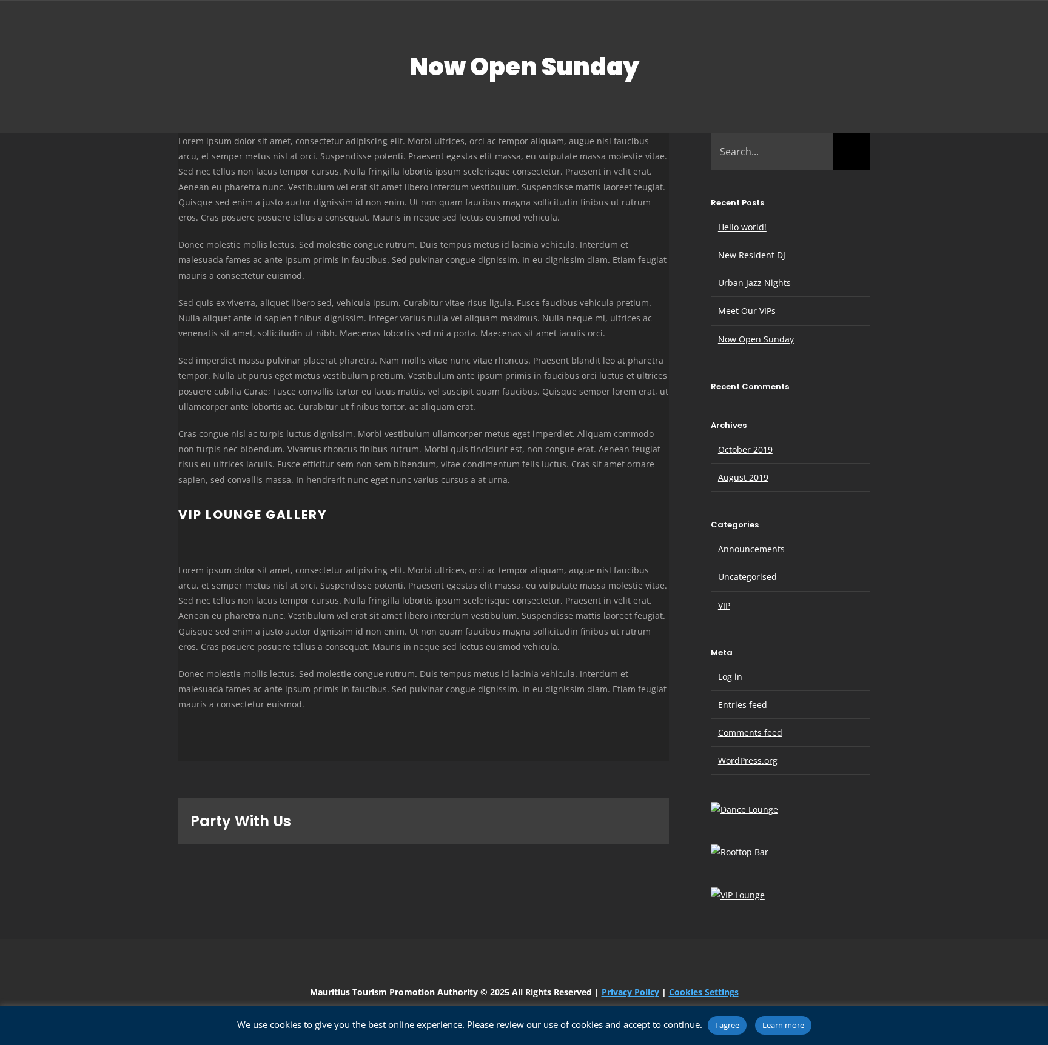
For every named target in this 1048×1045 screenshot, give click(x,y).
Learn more (783, 1025)
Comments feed (750, 732)
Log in (730, 677)
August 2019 (743, 477)
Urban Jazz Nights (754, 283)
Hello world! (742, 227)
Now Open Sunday (756, 339)
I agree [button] (727, 1025)
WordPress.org (748, 760)
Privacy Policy (630, 992)
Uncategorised (747, 577)
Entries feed (742, 704)
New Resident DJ (751, 255)
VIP (724, 605)
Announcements (751, 549)
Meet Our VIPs (747, 310)
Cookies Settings (704, 992)
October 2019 (745, 449)
